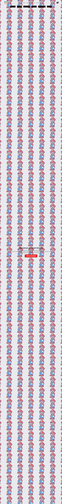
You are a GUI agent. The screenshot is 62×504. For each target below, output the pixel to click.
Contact (38, 2)
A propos (33, 2)
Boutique (28, 2)
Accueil (24, 2)
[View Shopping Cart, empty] (57, 2)
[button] (55, 2)
